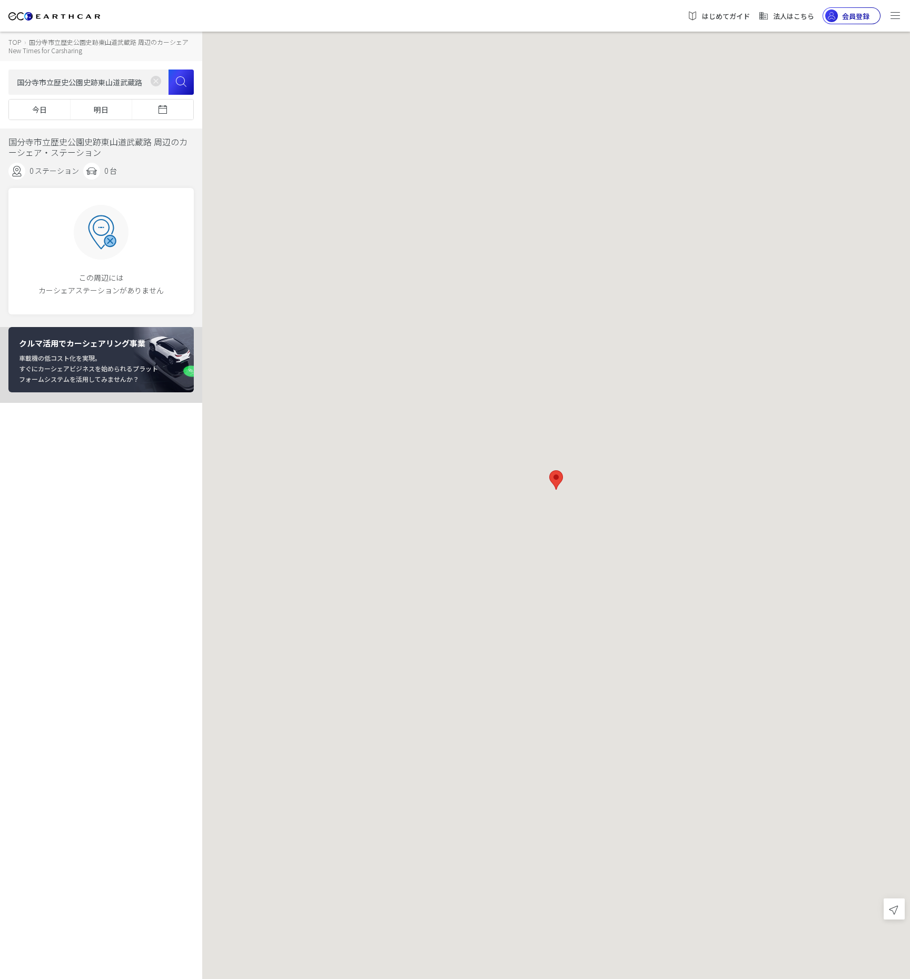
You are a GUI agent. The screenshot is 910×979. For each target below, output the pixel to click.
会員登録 (855, 16)
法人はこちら (793, 16)
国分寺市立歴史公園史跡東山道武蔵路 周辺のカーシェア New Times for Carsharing (98, 46)
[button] (556, 480)
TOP (14, 41)
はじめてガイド (726, 16)
